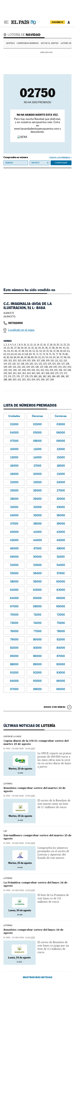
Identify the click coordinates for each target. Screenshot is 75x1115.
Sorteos (10, 43)
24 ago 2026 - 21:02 (23, 890)
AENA (62, 52)
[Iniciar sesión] (69, 22)
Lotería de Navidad (22, 34)
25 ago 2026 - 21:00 (23, 749)
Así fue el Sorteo (50, 43)
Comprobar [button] (61, 163)
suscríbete (57, 22)
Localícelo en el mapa (21, 330)
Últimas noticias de (29, 726)
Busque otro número (54, 707)
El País (6, 749)
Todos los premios (59, 158)
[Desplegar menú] (6, 22)
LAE (5, 831)
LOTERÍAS (7, 878)
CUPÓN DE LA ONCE (12, 737)
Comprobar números (28, 43)
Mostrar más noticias (37, 977)
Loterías (7, 784)
